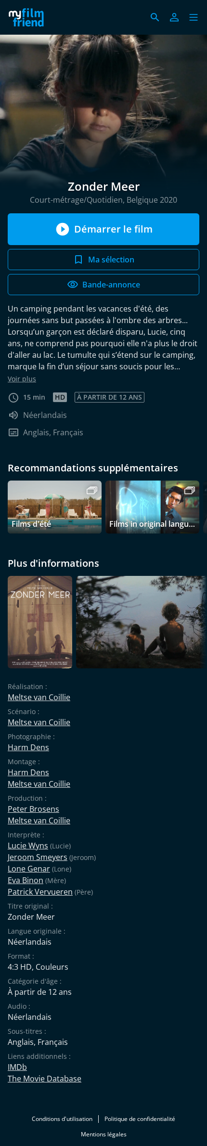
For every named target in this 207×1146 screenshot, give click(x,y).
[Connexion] (174, 17)
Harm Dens (28, 747)
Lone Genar (29, 868)
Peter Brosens (33, 809)
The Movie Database (44, 1078)
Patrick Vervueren (40, 891)
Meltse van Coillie (39, 697)
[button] (193, 17)
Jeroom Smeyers (37, 857)
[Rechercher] (155, 17)
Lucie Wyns (28, 845)
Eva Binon (25, 880)
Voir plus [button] (22, 378)
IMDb (17, 1067)
